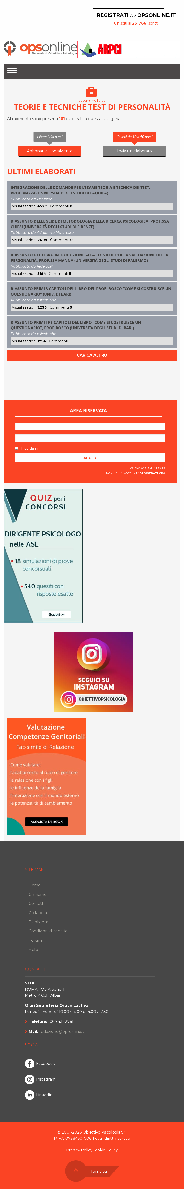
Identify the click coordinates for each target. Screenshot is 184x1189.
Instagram (46, 1079)
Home (34, 885)
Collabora (38, 913)
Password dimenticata (147, 468)
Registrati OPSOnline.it (136, 15)
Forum (35, 940)
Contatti (36, 903)
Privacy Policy (79, 1150)
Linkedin (44, 1095)
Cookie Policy (105, 1150)
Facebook (45, 1063)
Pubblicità (38, 922)
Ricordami (29, 448)
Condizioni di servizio (48, 931)
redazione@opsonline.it (61, 1031)
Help (33, 949)
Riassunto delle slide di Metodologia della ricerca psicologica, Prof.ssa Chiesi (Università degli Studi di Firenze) (90, 224)
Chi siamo (37, 894)
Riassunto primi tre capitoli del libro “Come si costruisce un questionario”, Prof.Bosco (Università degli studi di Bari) (76, 325)
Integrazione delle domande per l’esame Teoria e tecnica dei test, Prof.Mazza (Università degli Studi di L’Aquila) (80, 190)
